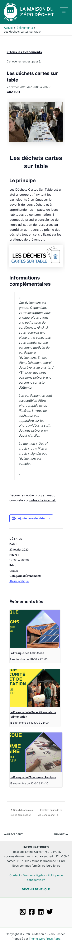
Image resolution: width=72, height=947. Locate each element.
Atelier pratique (19, 581)
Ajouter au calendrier (32, 518)
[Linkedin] (40, 911)
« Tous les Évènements (24, 52)
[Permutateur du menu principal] (64, 12)
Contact (14, 875)
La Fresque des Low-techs (27, 653)
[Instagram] (22, 911)
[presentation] (35, 629)
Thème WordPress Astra (44, 938)
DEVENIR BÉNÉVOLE (36, 889)
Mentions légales (34, 875)
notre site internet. (42, 500)
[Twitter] (49, 911)
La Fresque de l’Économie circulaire (33, 777)
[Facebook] (31, 911)
